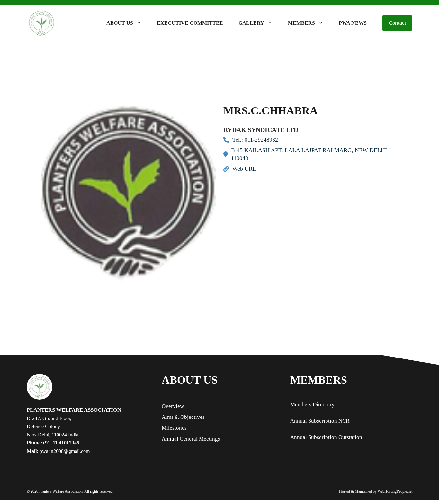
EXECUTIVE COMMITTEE (190, 23)
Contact (397, 23)
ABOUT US (119, 23)
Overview (173, 406)
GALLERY (251, 23)
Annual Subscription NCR (319, 421)
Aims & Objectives (183, 417)
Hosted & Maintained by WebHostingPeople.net (375, 491)
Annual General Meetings (191, 439)
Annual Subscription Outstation (326, 437)
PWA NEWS (353, 23)
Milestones (174, 428)
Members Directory (312, 404)
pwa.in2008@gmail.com (64, 451)
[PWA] (41, 23)
